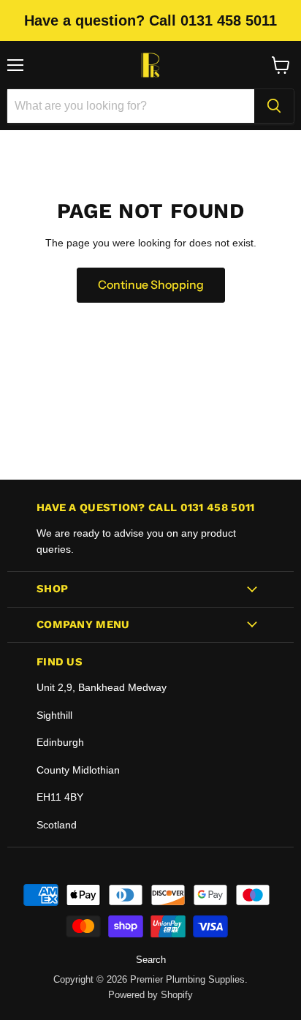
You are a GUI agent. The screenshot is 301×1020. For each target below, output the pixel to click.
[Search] (274, 106)
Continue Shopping (151, 285)
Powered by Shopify (150, 994)
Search (151, 959)
